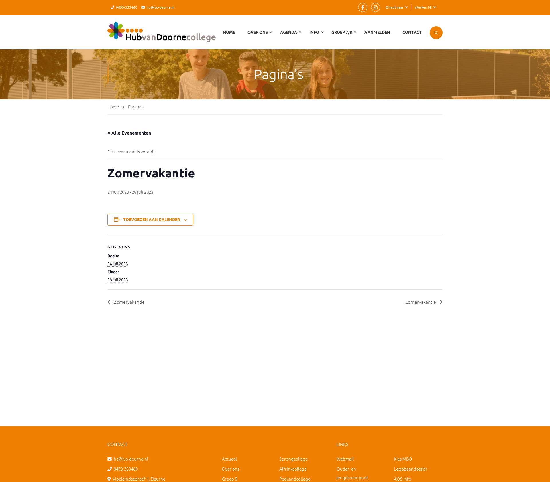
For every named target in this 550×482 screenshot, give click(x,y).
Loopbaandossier (410, 469)
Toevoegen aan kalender (151, 219)
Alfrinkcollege (293, 469)
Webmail (345, 459)
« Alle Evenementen (129, 132)
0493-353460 (126, 7)
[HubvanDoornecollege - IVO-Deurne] (161, 35)
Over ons (230, 469)
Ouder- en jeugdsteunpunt (352, 473)
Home (229, 32)
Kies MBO (403, 459)
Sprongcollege (293, 459)
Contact (412, 32)
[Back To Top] (538, 472)
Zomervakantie (129, 302)
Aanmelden (377, 32)
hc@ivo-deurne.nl (160, 7)
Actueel (229, 459)
